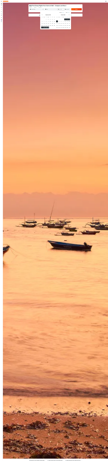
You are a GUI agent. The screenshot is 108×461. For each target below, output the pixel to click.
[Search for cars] (1, 7)
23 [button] (48, 25)
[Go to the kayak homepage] (5, 1)
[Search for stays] (1, 5)
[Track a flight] (1, 13)
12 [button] (54, 21)
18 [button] (52, 23)
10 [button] (50, 21)
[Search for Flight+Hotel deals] (1, 9)
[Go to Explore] (1, 11)
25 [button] (52, 25)
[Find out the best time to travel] (1, 15)
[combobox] (31, 7)
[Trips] (1, 17)
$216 (30, 5)
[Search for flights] (1, 4)
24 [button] (50, 25)
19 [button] (54, 23)
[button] (1, 1)
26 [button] (54, 25)
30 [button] (48, 27)
